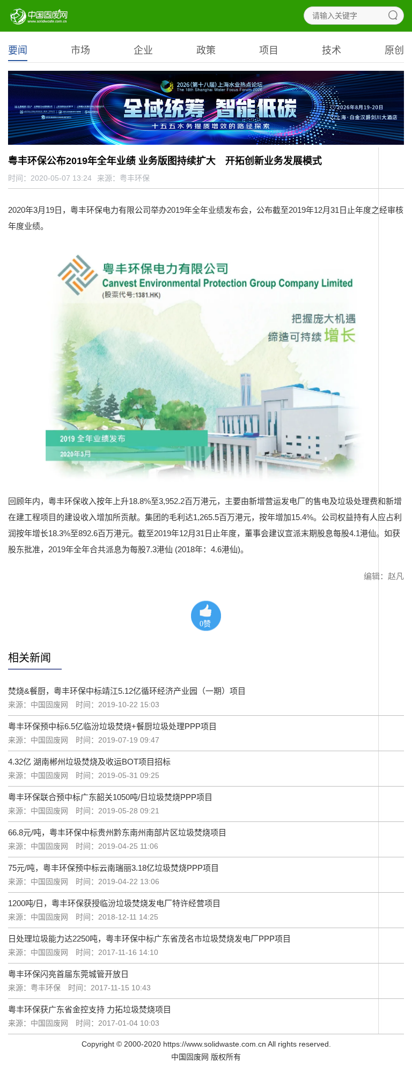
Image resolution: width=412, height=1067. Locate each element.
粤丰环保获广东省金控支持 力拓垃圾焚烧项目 (89, 1009)
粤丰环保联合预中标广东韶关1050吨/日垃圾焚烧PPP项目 (110, 797)
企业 (143, 50)
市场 (80, 50)
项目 (268, 50)
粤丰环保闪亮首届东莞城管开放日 (68, 974)
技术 (331, 50)
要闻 (17, 50)
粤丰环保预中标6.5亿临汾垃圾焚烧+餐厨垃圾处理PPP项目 (112, 726)
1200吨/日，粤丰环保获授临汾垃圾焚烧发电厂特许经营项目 (114, 903)
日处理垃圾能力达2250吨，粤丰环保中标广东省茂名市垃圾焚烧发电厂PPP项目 (149, 938)
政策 (206, 50)
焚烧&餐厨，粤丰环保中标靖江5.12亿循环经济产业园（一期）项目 (127, 690)
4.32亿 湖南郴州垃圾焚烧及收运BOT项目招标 (89, 761)
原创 (394, 50)
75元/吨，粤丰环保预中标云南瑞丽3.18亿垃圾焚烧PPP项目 (113, 867)
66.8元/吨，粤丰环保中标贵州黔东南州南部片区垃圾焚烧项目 (117, 832)
